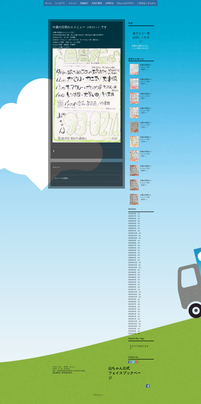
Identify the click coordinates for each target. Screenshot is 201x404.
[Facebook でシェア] (54, 151)
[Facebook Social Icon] (129, 362)
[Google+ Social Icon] (136, 362)
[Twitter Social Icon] (133, 362)
